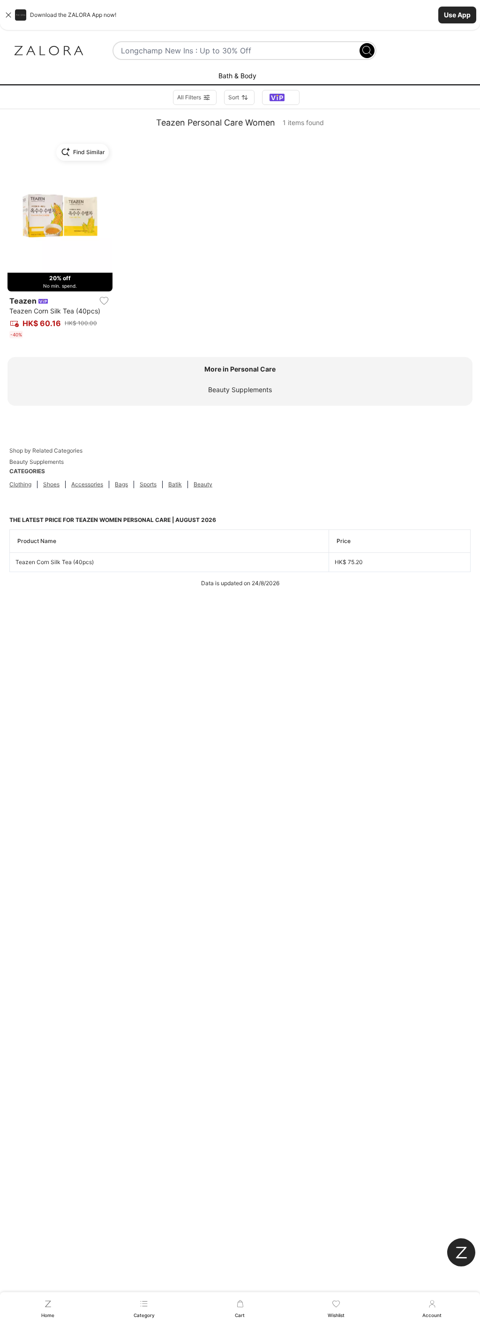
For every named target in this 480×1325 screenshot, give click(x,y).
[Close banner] (8, 15)
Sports (148, 484)
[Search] (367, 50)
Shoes (51, 484)
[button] (240, 15)
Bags (121, 484)
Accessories (87, 484)
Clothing (20, 484)
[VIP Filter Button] (281, 97)
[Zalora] (49, 50)
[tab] (240, 76)
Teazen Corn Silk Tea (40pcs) (54, 562)
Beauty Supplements (240, 390)
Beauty (203, 484)
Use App (457, 15)
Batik (175, 484)
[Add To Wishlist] (104, 300)
